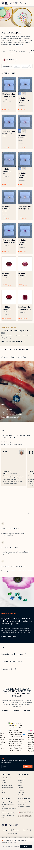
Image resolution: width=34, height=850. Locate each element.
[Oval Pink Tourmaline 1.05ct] (9, 197)
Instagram (5, 711)
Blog (3, 790)
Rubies (20, 785)
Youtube (16, 711)
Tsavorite (21, 795)
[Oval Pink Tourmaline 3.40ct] (9, 297)
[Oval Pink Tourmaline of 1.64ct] (25, 84)
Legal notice (28, 837)
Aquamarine (21, 778)
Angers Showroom (7, 787)
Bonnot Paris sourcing (8, 636)
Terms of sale (18, 837)
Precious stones (12, 51)
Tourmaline (21, 51)
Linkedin (27, 711)
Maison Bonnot (6, 778)
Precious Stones (7, 409)
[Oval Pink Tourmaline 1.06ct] (25, 159)
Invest (3, 780)
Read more (19, 44)
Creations (4, 783)
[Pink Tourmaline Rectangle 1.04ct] (9, 230)
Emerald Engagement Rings (11, 417)
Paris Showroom (7, 785)
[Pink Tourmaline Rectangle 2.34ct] (9, 84)
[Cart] (21, 3)
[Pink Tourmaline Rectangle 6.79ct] (25, 297)
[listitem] (19, 93)
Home (3, 51)
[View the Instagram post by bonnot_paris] (17, 737)
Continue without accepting (10, 846)
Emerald (20, 783)
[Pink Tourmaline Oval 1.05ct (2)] (25, 197)
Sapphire (20, 787)
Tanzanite (21, 790)
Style (24, 66)
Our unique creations (24, 807)
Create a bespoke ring (24, 802)
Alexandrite (21, 780)
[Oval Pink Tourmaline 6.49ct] (9, 264)
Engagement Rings (8, 412)
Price (16, 66)
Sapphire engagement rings (8, 805)
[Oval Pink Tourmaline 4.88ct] (25, 264)
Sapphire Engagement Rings (11, 414)
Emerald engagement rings (8, 816)
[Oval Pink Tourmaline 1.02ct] (25, 230)
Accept (26, 846)
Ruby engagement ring (8, 813)
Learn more (12, 842)
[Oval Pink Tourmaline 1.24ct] (25, 122)
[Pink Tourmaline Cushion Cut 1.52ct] (9, 122)
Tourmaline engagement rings (9, 809)
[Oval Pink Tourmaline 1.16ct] (9, 159)
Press (3, 792)
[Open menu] (30, 3)
